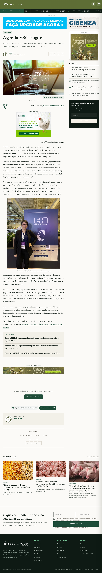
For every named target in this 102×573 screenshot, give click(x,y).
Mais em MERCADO (93, 457)
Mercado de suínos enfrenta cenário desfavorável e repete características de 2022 (82, 488)
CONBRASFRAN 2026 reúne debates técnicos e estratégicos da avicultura (84, 69)
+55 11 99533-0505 (86, 554)
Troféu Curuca (61, 557)
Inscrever (84, 121)
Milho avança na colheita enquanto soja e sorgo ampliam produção (85, 94)
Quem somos (61, 550)
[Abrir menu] (99, 4)
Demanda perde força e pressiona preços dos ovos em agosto (85, 88)
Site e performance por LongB (63, 569)
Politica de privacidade (82, 569)
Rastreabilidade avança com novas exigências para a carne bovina (83, 75)
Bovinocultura (38, 550)
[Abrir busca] (93, 4)
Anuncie (82, 547)
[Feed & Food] (16, 4)
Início (22, 435)
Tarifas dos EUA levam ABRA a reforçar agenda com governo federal (32, 353)
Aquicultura (37, 544)
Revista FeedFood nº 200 (53, 106)
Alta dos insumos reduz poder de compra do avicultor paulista (85, 81)
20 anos (59, 547)
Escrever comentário (33, 397)
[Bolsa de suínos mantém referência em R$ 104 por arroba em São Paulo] (51, 469)
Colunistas (60, 544)
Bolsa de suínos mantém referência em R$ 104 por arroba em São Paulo (50, 484)
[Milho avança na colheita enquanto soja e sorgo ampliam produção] (18, 470)
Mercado (37, 557)
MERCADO (7, 32)
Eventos (36, 554)
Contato (82, 544)
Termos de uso (95, 569)
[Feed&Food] (16, 543)
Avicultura (37, 547)
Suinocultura (38, 560)
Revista (59, 554)
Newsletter (83, 550)
